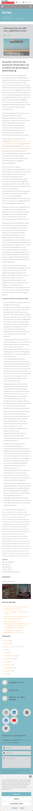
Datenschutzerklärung (13, 772)
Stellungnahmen (8, 668)
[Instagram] (6, 712)
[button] (30, 776)
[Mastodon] (6, 728)
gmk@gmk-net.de (16, 682)
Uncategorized (8, 671)
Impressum (22, 807)
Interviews (6, 653)
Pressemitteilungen (9, 659)
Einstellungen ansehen (16, 803)
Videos (5, 674)
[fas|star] (27, 712)
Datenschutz (15, 807)
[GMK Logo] (7, 2)
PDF (14, 581)
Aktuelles (6, 640)
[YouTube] (14, 720)
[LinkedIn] (14, 712)
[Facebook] (6, 720)
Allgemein (6, 643)
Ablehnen (16, 799)
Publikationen (7, 665)
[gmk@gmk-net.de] (5, 682)
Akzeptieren (16, 794)
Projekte (6, 662)
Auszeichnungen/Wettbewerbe (12, 647)
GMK (5, 650)
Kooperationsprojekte (10, 656)
